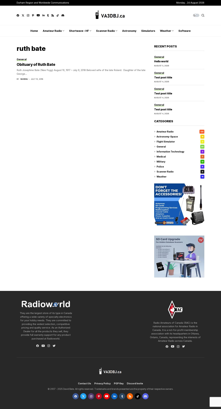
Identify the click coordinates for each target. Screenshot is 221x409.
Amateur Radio (180, 131)
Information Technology (180, 151)
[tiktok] (58, 15)
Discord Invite (135, 383)
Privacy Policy (102, 383)
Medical (180, 156)
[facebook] (18, 15)
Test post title (163, 77)
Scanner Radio (180, 171)
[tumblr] (48, 15)
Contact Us (84, 383)
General (180, 146)
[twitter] (23, 15)
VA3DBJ (24, 79)
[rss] (52, 15)
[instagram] (28, 15)
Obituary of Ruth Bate (36, 64)
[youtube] (38, 15)
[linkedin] (43, 15)
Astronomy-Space (180, 136)
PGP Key (119, 383)
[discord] (62, 15)
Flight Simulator (180, 141)
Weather (180, 176)
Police (180, 166)
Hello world (161, 61)
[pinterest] (33, 15)
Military (180, 161)
